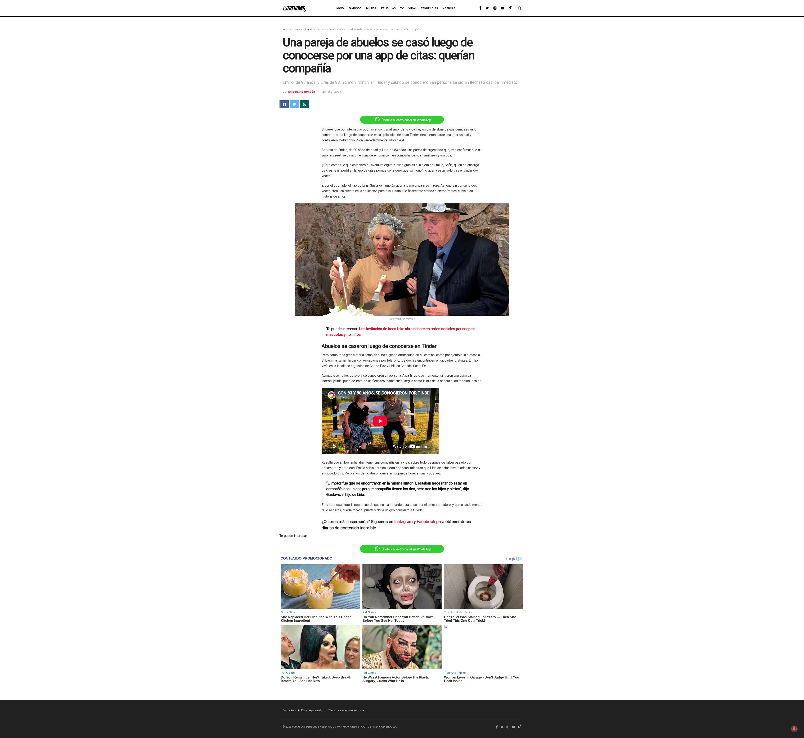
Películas (388, 8)
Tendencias (429, 8)
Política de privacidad (311, 710)
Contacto (288, 710)
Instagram (403, 521)
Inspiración (306, 29)
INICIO (340, 8)
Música (371, 8)
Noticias (449, 8)
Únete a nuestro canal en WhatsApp (406, 120)
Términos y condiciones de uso (347, 710)
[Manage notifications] (794, 728)
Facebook (426, 521)
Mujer (294, 29)
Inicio (286, 29)
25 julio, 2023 (331, 91)
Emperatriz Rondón (301, 91)
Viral (412, 8)
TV (402, 8)
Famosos (355, 8)
